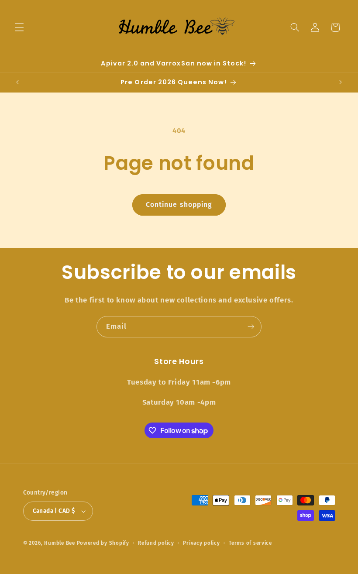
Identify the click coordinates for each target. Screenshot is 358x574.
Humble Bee (59, 543)
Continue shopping (179, 204)
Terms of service (250, 543)
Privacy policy (201, 543)
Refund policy (156, 543)
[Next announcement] (340, 82)
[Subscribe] (251, 326)
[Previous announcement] (17, 82)
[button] (19, 27)
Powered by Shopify (103, 543)
